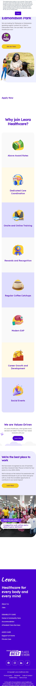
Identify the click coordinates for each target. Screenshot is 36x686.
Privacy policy (8, 675)
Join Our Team (11, 46)
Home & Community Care (11, 618)
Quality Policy (13, 677)
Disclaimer (17, 675)
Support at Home (8, 636)
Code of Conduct (27, 675)
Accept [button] (18, 13)
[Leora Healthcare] (9, 579)
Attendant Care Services (11, 625)
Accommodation (8, 622)
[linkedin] (21, 662)
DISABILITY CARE (9, 615)
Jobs (3, 608)
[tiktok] (27, 662)
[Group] (14, 662)
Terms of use (23, 677)
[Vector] (8, 662)
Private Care (6, 639)
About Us (5, 604)
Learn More (18, 438)
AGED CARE (6, 632)
